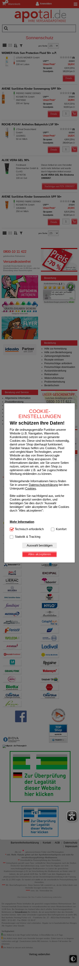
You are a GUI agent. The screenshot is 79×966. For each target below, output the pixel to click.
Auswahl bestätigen (39, 545)
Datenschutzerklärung (43, 484)
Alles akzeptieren (39, 554)
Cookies (30, 488)
